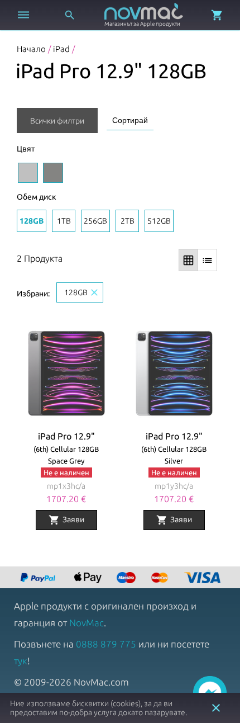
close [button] (216, 708)
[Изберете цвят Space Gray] (53, 173)
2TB (128, 220)
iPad (61, 49)
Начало (31, 49)
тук (20, 660)
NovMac (86, 622)
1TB (64, 220)
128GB (32, 220)
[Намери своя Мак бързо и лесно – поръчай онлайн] (39, 578)
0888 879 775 (106, 644)
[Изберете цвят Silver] (28, 173)
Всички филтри (57, 120)
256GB (95, 220)
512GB (159, 220)
